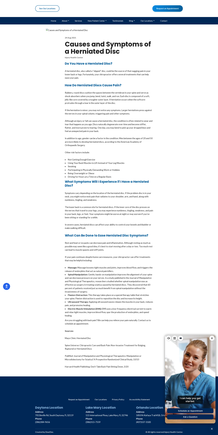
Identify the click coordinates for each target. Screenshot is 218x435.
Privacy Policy (118, 399)
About (64, 21)
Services (78, 21)
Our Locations (147, 21)
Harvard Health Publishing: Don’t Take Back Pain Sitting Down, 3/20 (96, 366)
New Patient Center (96, 21)
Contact (163, 21)
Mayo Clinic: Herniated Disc (78, 338)
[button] (47, 8)
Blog (131, 21)
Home (53, 21)
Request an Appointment (79, 399)
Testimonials (117, 21)
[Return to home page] (109, 8)
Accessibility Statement (139, 399)
